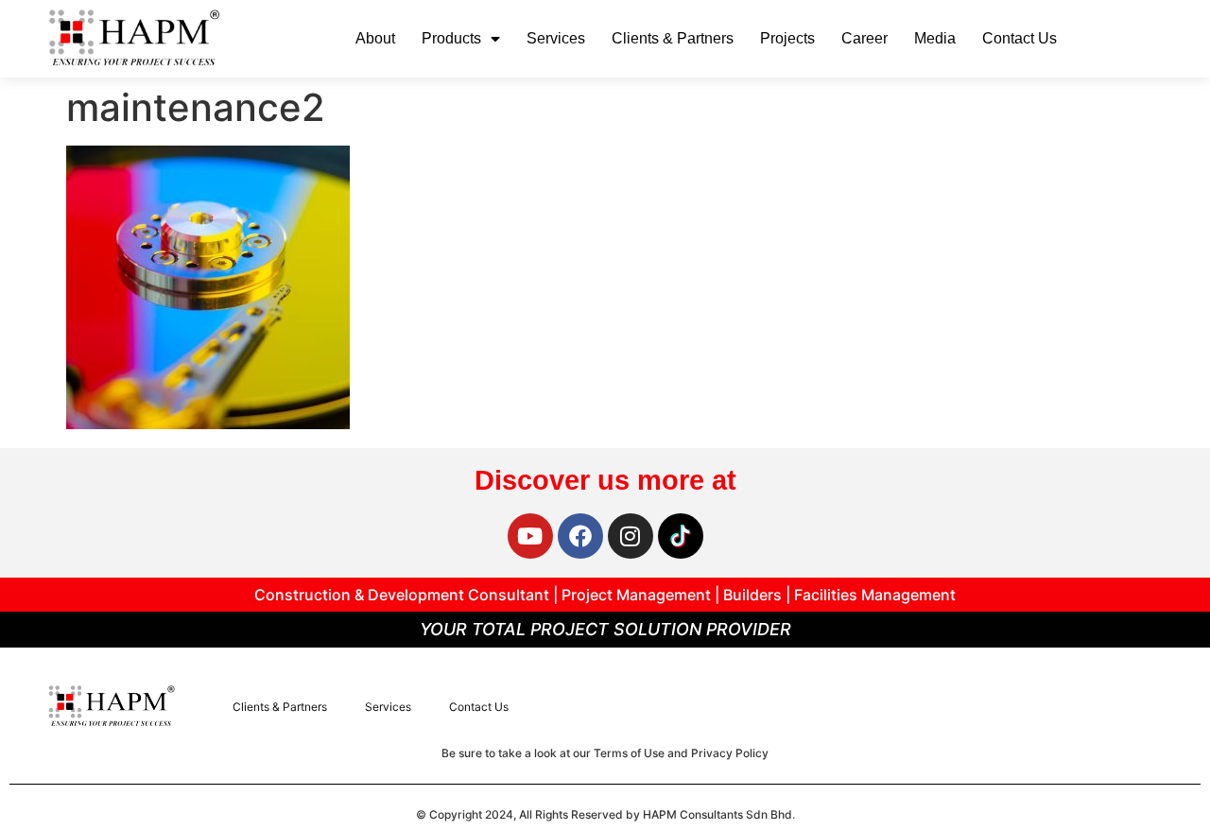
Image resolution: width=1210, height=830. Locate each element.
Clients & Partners (673, 38)
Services (556, 38)
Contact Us (1019, 38)
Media (935, 38)
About (375, 38)
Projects (787, 38)
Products (451, 38)
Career (864, 38)
